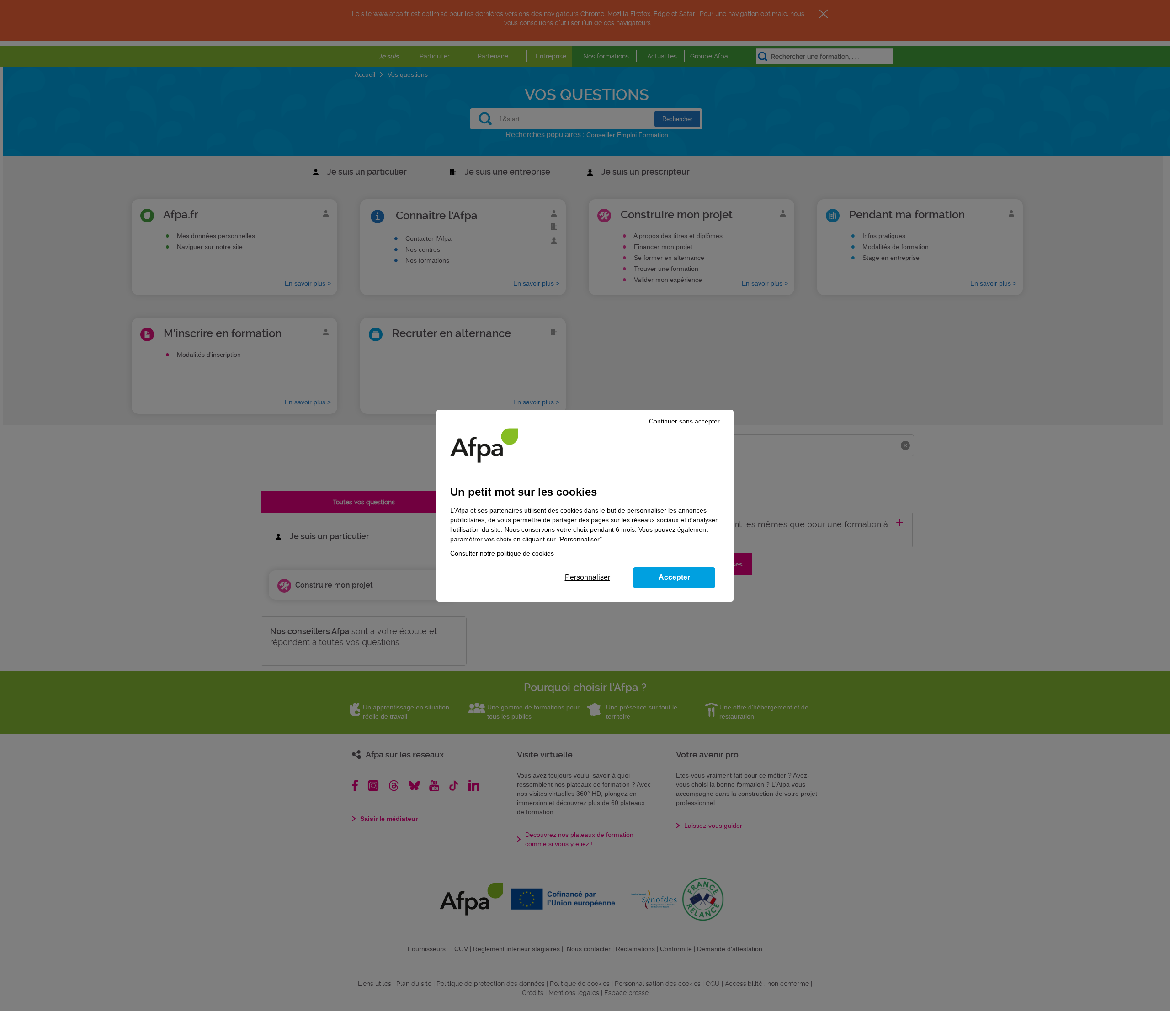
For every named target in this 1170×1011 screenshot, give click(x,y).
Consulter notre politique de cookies (502, 553)
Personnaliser (587, 577)
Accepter (674, 577)
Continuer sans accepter (684, 421)
